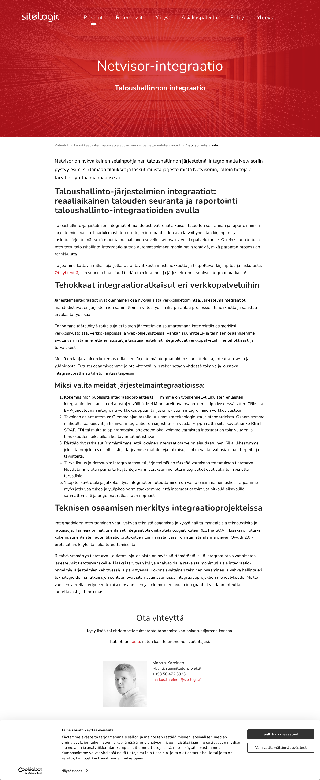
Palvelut (93, 18)
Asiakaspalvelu (199, 18)
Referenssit (129, 18)
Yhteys (265, 18)
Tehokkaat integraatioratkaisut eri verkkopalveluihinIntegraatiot (127, 145)
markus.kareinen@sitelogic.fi (177, 679)
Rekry (237, 18)
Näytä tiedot (71, 771)
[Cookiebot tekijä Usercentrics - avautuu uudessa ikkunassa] (30, 770)
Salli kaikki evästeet (281, 734)
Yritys (162, 18)
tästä (135, 641)
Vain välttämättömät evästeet (281, 747)
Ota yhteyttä (66, 273)
